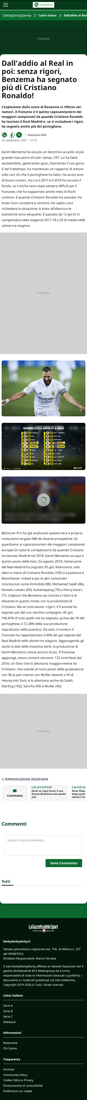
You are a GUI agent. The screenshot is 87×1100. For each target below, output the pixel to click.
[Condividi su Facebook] (12, 135)
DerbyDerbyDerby (17, 15)
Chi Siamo (10, 1048)
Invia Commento (63, 863)
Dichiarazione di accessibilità (23, 1085)
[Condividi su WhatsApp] (4, 135)
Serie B (8, 1011)
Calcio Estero (47, 15)
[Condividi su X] (19, 135)
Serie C (8, 1016)
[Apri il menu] (5, 4)
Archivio (8, 1069)
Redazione (10, 1043)
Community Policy (15, 1075)
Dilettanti (9, 1022)
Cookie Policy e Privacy (18, 1080)
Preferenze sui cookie (17, 1091)
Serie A (8, 1005)
